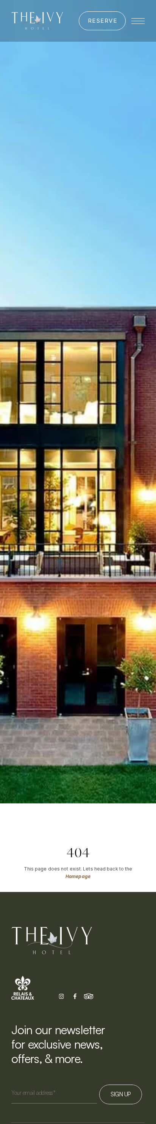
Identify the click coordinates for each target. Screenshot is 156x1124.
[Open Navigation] (138, 21)
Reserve (102, 20)
